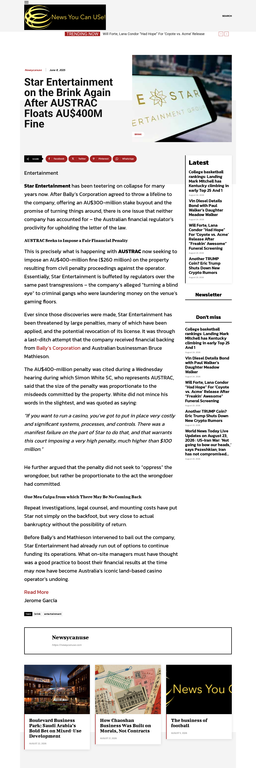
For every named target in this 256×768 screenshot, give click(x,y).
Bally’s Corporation (58, 348)
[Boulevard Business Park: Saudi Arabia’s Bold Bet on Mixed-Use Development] (57, 689)
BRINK (138, 134)
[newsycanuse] (38, 640)
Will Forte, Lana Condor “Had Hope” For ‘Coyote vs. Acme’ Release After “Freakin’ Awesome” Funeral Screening (209, 236)
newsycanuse (33, 70)
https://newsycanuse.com (67, 645)
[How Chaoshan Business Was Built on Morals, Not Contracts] (128, 689)
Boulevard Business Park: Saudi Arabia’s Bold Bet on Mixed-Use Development (55, 728)
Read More (36, 592)
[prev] (221, 34)
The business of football (189, 722)
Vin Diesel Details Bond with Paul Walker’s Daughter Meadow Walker (206, 208)
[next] (226, 34)
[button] (227, 16)
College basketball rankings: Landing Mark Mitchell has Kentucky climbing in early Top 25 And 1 (209, 181)
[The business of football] (199, 689)
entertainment (52, 614)
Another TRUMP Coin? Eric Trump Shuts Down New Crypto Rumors (154, 34)
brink (37, 614)
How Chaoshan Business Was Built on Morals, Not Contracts (125, 725)
